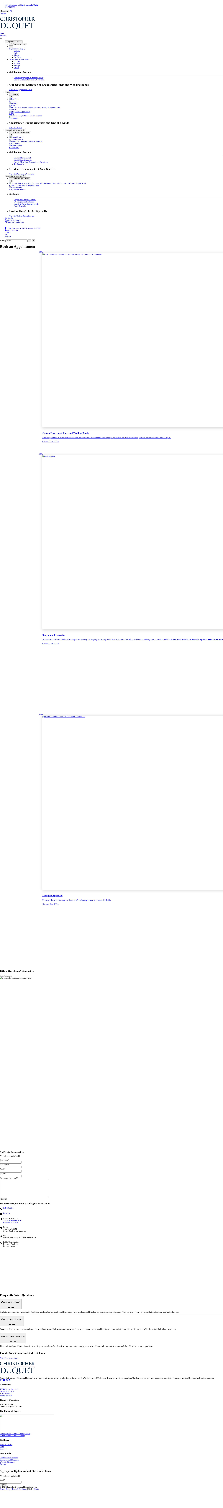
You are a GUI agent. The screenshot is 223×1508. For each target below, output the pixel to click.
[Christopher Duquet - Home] (17, 31)
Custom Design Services (14, 176)
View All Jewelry (15, 128)
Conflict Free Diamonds (23, 160)
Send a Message (6, 1395)
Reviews (3, 35)
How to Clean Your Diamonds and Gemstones (31, 162)
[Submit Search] (29, 241)
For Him (17, 63)
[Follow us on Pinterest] (7, 1380)
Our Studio (9, 218)
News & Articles (20, 206)
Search (2, 241)
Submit (3, 1199)
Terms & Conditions (19, 1489)
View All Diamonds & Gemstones (21, 174)
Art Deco (17, 57)
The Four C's (19, 164)
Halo (16, 53)
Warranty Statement (7, 1462)
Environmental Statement (9, 1460)
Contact (3, 13)
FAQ (2, 33)
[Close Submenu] (11, 46)
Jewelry (8, 92)
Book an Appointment (13, 220)
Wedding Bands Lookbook (24, 202)
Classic (16, 68)
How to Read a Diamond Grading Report (15, 1434)
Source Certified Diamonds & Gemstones (29, 80)
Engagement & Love (13, 42)
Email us (6, 1213)
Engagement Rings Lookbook (25, 200)
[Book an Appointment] (11, 11)
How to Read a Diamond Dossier (12, 1436)
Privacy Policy (5, 1489)
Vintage (17, 55)
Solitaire (17, 51)
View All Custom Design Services (21, 216)
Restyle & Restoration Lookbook (26, 204)
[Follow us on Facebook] (4, 1380)
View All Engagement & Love (20, 90)
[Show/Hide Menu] (1, 38)
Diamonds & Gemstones (14, 130)
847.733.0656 (8, 1208)
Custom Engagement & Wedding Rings (28, 78)
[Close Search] (34, 241)
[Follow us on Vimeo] (9, 1380)
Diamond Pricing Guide (22, 158)
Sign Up (3, 1485)
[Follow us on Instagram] (1, 1380)
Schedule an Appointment (9, 1358)
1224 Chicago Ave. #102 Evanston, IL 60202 (12, 1221)
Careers (3, 1464)
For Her (17, 61)
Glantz (36, 1489)
